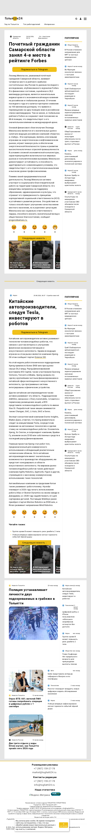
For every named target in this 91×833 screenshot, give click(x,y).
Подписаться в (34, 69)
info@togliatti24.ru (44, 785)
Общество (71, 45)
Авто (52, 670)
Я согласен (63, 825)
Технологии (69, 605)
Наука (70, 66)
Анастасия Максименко (44, 37)
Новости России (71, 127)
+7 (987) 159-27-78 (44, 768)
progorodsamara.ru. (18, 220)
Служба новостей (53, 295)
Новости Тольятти (18, 585)
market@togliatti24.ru (44, 772)
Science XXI (40, 357)
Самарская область (17, 37)
